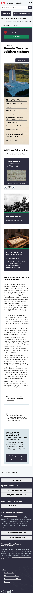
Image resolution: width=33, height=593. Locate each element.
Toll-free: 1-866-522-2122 (16, 490)
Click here (19, 418)
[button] (5, 187)
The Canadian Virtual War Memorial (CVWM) (17, 22)
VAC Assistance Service (10, 516)
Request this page (12, 265)
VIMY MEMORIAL (11, 140)
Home (3, 18)
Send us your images (16, 456)
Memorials (22, 18)
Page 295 (9, 261)
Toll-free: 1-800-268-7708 (16, 532)
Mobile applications (11, 576)
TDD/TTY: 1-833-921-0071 (16, 495)
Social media (9, 573)
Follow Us (19, 480)
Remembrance (12, 18)
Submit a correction (16, 460)
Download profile (22, 60)
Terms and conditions (12, 579)
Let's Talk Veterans (16, 506)
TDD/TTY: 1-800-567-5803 (16, 537)
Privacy (7, 582)
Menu (5, 13)
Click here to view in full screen (16, 183)
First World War (11, 220)
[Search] (30, 7)
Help (4, 570)
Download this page (13, 267)
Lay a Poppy (16, 36)
